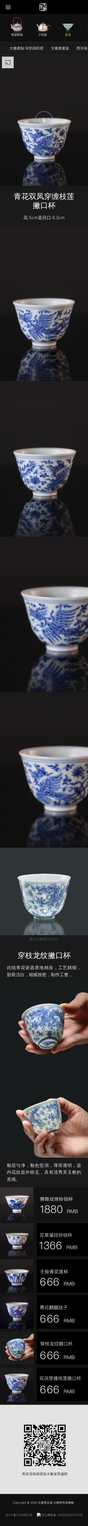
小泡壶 (42, 34)
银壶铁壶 (17, 34)
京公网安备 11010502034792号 (62, 1515)
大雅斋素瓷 (60, 48)
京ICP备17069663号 (19, 1515)
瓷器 (68, 34)
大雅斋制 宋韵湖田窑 (27, 48)
